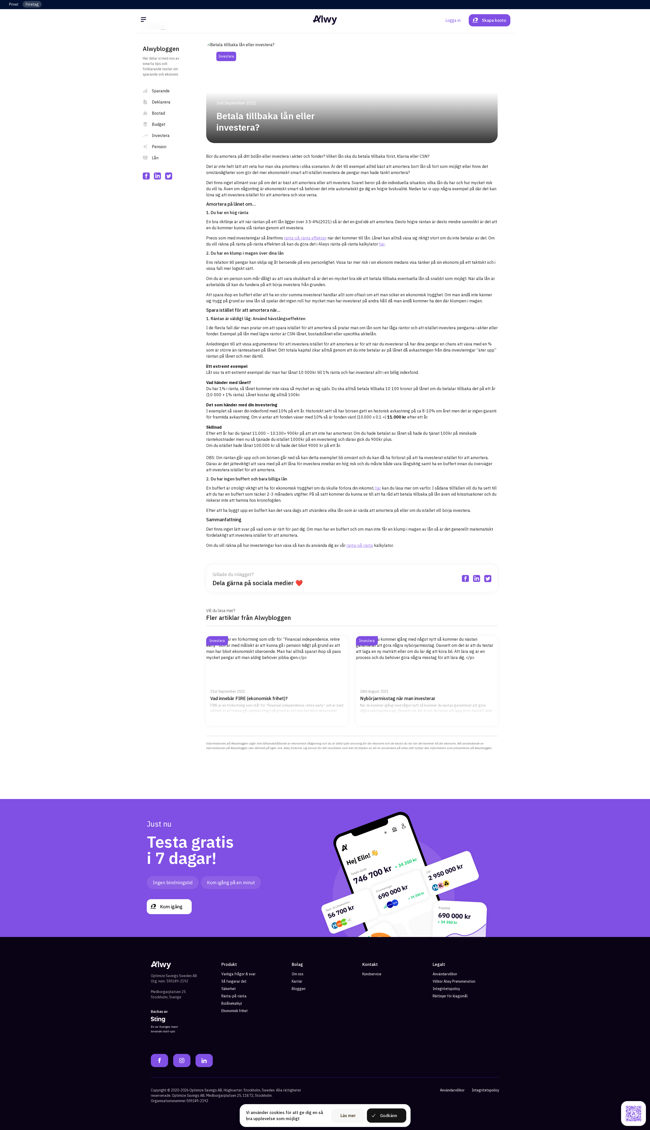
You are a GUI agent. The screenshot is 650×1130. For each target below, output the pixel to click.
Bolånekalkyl (231, 1003)
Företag (32, 4)
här (382, 244)
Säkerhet (228, 988)
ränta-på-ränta (360, 545)
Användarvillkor (445, 974)
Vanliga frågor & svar (238, 974)
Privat (14, 4)
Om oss (297, 974)
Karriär (297, 981)
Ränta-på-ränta (234, 996)
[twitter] (168, 176)
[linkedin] (157, 176)
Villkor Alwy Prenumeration (454, 981)
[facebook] (146, 176)
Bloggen (298, 988)
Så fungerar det (234, 981)
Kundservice (371, 974)
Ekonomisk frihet (234, 1011)
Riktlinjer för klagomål (450, 996)
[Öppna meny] (144, 20)
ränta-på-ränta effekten (305, 237)
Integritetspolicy (446, 988)
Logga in (453, 20)
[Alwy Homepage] (325, 20)
